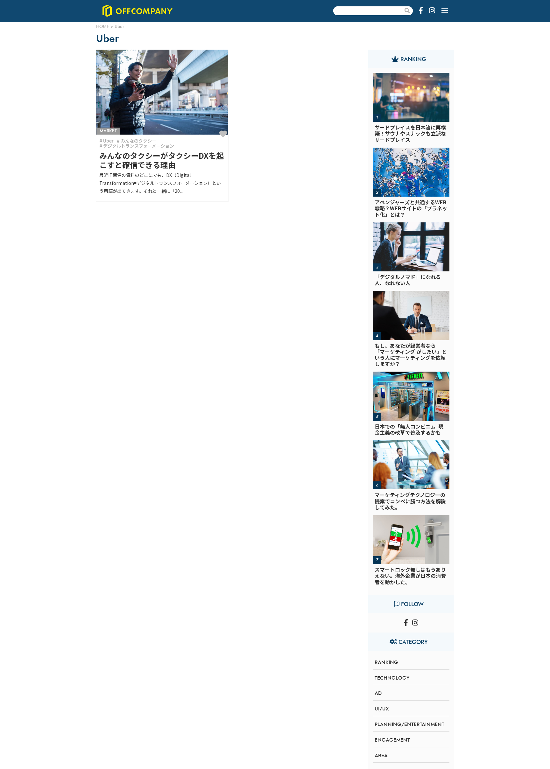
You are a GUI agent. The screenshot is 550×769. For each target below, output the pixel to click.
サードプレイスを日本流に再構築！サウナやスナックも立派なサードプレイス (410, 133)
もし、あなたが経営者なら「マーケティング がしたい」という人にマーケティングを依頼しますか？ (411, 355)
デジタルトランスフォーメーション (138, 146)
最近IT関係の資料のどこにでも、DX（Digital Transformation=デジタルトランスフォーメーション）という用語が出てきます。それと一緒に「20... (160, 183)
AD (378, 693)
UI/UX (382, 708)
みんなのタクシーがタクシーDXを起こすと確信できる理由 (161, 160)
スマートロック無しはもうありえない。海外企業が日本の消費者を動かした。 (410, 575)
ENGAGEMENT (392, 740)
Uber (108, 140)
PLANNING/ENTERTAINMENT (409, 724)
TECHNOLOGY (392, 678)
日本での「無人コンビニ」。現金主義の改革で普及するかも (409, 429)
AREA (381, 755)
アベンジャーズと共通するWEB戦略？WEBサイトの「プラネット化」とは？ (411, 208)
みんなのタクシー (138, 140)
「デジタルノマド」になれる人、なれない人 (408, 280)
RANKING (386, 662)
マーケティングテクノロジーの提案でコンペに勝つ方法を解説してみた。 (410, 501)
